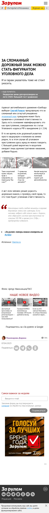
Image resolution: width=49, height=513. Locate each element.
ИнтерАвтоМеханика (18, 8)
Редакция (6, 498)
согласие (5, 405)
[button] (46, 506)
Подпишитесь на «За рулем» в (24, 327)
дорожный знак (9, 116)
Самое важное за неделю (15, 393)
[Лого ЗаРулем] (11, 3)
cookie (29, 508)
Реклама (18, 498)
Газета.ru (16, 242)
